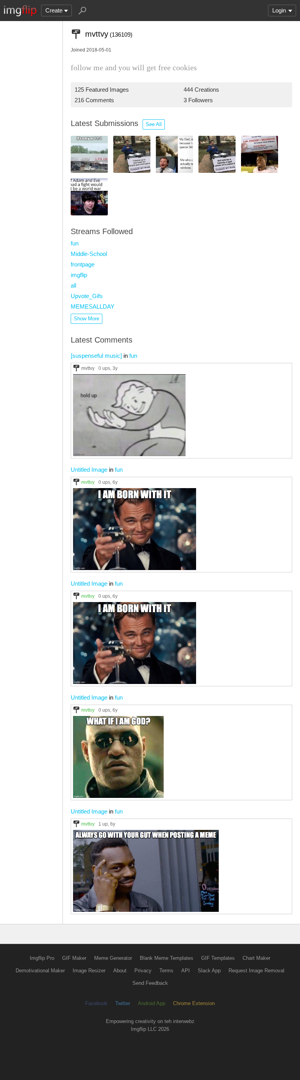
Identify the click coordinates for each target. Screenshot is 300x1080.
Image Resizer (89, 970)
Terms (166, 970)
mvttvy (88, 368)
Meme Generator (113, 958)
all (73, 285)
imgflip (79, 275)
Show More (86, 319)
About (120, 970)
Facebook (96, 1003)
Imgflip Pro (42, 958)
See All (154, 124)
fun (75, 243)
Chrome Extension (194, 1003)
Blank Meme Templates (166, 958)
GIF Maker (74, 958)
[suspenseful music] (96, 355)
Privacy (143, 970)
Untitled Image (89, 469)
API (185, 970)
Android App (151, 1003)
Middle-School (89, 253)
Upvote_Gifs (87, 296)
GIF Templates (218, 958)
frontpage (83, 264)
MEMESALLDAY (92, 306)
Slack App (209, 970)
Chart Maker (256, 958)
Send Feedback (150, 983)
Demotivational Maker (40, 970)
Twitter (122, 1003)
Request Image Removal (256, 970)
